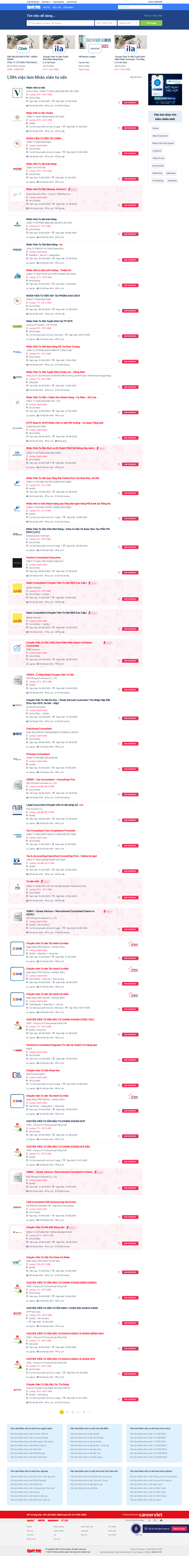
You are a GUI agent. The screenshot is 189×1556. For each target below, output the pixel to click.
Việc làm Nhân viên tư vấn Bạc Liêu (85, 1449)
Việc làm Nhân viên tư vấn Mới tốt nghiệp (28, 1480)
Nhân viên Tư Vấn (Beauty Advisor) (46, 189)
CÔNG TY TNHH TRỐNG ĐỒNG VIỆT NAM (45, 116)
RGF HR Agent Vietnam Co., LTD (41, 678)
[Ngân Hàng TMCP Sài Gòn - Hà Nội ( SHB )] (17, 949)
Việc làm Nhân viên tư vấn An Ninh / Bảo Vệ (29, 1433)
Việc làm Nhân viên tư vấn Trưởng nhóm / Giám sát (32, 1488)
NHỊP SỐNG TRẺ (87, 1527)
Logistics (156, 150)
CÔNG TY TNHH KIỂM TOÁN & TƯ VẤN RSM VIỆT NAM (51, 834)
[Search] (160, 7)
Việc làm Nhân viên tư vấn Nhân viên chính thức (91, 1476)
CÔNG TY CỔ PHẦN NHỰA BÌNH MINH (43, 452)
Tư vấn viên (32, 881)
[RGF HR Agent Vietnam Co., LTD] (17, 680)
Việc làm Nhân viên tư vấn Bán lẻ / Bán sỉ (28, 1445)
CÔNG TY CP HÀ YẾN (36, 167)
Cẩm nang (68, 7)
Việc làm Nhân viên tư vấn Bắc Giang (86, 1457)
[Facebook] (149, 1520)
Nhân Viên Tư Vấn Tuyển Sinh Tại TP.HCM (49, 321)
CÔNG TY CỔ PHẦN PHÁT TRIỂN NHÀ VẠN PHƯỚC (49, 1232)
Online (155, 128)
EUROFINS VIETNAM (36, 426)
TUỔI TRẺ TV (46, 2)
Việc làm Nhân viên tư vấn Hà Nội (84, 1433)
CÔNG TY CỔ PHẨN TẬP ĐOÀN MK (42, 757)
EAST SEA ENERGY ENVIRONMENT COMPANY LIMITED (52, 732)
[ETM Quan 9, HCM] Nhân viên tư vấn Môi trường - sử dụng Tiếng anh (64, 422)
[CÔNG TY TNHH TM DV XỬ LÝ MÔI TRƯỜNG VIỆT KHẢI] (17, 275)
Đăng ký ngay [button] (179, 1529)
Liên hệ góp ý (138, 1552)
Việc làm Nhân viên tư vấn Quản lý (25, 1492)
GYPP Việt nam (33, 1311)
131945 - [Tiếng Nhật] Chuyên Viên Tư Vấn (50, 674)
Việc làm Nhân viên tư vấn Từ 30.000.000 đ (148, 1457)
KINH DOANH (59, 1527)
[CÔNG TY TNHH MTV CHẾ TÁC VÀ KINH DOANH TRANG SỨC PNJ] (17, 886)
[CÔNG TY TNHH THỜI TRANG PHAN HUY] (17, 563)
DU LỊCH (57, 1539)
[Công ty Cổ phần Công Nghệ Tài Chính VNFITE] (17, 1390)
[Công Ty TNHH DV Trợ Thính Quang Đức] (17, 250)
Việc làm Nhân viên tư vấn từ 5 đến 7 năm (148, 1492)
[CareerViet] (150, 1514)
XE (55, 1535)
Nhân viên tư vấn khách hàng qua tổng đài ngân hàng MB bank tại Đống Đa (68, 503)
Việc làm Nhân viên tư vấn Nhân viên (26, 1484)
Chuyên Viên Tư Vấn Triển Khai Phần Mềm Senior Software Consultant (59, 644)
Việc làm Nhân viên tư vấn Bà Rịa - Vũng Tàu (89, 1445)
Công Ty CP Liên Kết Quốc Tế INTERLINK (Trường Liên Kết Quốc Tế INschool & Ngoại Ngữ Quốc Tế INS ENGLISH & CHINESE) (68, 375)
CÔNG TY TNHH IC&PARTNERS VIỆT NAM (45, 859)
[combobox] (60, 23)
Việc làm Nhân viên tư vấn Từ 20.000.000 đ (148, 1453)
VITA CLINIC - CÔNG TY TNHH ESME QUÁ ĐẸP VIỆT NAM (52, 91)
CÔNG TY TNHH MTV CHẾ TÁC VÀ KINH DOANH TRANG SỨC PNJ (56, 886)
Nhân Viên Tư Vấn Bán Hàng (44, 244)
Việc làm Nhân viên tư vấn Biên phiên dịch (28, 1457)
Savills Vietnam (33, 587)
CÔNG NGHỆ (58, 1531)
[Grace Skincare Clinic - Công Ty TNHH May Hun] (17, 194)
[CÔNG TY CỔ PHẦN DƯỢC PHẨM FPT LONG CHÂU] (17, 352)
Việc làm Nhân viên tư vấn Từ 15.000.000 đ (148, 1449)
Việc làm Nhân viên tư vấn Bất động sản (27, 1453)
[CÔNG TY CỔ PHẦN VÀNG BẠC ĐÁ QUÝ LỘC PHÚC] (17, 224)
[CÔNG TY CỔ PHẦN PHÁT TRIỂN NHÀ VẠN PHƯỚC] (17, 1232)
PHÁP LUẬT (31, 1539)
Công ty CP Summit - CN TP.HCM (41, 324)
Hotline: (153, 1552)
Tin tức (46, 7)
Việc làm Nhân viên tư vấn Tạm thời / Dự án (89, 1480)
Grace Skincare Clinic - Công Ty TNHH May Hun (48, 194)
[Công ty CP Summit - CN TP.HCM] (17, 326)
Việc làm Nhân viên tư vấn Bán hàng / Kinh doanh (31, 1441)
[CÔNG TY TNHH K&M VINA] (17, 143)
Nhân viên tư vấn (35, 87)
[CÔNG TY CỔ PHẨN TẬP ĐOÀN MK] (17, 759)
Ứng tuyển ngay (130, 102)
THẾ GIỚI (30, 1535)
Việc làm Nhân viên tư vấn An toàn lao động (29, 1437)
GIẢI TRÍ (84, 1535)
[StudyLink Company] (17, 705)
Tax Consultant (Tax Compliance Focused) (50, 830)
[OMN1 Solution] (17, 648)
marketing (157, 173)
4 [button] (78, 1412)
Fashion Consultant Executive (43, 557)
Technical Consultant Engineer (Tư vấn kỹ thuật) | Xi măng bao (61, 1044)
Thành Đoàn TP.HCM (154, 1549)
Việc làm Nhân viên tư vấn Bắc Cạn (85, 1453)
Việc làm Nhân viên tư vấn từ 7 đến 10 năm (148, 1496)
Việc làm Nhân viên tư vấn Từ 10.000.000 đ (148, 1445)
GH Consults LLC (34, 808)
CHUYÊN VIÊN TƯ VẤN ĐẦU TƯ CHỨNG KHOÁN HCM (55, 1121)
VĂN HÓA (84, 1531)
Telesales (172, 180)
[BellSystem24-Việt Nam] (17, 534)
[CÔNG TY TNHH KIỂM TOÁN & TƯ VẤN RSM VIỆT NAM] (17, 836)
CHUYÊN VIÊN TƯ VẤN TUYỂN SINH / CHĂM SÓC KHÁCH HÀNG (62, 1308)
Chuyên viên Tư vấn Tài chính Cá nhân (47, 943)
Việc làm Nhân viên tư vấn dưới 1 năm (146, 1484)
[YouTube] (161, 1520)
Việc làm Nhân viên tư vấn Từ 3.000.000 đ (148, 1433)
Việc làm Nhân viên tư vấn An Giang (85, 1441)
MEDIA (29, 1527)
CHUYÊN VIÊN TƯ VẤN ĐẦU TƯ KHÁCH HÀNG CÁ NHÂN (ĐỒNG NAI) (64, 1333)
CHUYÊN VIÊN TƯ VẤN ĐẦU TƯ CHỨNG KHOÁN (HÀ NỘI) (58, 1146)
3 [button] (72, 1412)
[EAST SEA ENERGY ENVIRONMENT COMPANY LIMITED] (17, 734)
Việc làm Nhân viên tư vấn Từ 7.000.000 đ (148, 1441)
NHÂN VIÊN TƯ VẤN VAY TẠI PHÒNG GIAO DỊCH (53, 295)
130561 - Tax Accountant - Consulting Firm (50, 779)
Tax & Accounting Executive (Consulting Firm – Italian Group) (61, 855)
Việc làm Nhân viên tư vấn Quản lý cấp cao (28, 1496)
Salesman (171, 173)
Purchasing (157, 180)
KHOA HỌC (112, 1531)
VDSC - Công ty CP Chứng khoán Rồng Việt (46, 1023)
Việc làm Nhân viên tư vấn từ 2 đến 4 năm (148, 1488)
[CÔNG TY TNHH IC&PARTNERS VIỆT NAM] (17, 861)
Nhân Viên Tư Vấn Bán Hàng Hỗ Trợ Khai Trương (53, 346)
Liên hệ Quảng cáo (107, 1552)
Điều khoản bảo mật (123, 1552)
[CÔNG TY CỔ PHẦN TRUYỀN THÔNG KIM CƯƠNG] (17, 483)
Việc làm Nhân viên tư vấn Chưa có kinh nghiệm (151, 1480)
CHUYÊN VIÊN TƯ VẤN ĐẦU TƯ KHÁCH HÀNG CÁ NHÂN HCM (60, 1358)
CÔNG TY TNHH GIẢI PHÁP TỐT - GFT (43, 401)
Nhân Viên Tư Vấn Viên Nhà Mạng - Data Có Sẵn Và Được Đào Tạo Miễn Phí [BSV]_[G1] (68, 530)
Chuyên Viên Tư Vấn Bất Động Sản (45, 1227)
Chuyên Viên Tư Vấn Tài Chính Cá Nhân (48, 1257)
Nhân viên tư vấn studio (39, 112)
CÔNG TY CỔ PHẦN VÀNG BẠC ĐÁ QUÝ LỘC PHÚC (49, 222)
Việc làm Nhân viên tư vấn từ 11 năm (145, 1499)
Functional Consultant (39, 728)
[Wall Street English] (17, 1076)
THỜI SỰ (30, 1531)
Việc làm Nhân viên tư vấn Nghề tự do (86, 1484)
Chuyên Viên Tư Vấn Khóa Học (43, 1070)
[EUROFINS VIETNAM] (17, 428)
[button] (119, 103)
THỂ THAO (112, 1527)
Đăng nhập (157, 15)
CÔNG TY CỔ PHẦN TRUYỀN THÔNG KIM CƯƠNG (48, 481)
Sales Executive (160, 135)
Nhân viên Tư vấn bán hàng (41, 163)
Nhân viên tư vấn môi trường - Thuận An (48, 270)
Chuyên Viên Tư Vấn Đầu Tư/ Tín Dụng (47, 1384)
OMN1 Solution (33, 649)
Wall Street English (35, 1074)
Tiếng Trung (158, 158)
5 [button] (83, 1412)
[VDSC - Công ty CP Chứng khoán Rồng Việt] (17, 1025)
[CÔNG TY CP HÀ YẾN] (17, 169)
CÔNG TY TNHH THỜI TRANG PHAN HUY (45, 561)
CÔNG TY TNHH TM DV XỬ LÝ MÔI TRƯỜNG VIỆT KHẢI (51, 273)
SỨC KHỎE (112, 1535)
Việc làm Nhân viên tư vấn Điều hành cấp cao (30, 1499)
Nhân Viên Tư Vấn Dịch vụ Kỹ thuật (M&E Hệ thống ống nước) (60, 448)
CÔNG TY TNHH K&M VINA (38, 142)
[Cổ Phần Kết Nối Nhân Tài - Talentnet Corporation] (17, 1207)
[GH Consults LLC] (17, 810)
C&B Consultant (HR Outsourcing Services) (51, 1201)
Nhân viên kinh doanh (163, 143)
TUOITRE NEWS (58, 2)
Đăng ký (147, 15)
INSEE (29, 1048)
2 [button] (67, 1412)
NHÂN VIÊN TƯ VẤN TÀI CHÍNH (43, 138)
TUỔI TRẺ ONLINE (33, 2)
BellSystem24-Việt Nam (37, 535)
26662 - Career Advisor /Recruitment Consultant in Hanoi (59, 1171)
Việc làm (56, 7)
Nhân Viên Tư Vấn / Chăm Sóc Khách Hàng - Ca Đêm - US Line (61, 397)
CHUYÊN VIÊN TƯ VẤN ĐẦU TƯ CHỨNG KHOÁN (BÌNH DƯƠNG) (61, 1282)
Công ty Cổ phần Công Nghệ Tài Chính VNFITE (48, 1388)
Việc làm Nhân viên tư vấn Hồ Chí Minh (87, 1437)
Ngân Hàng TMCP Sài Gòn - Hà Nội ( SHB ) (45, 946)
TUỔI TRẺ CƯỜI (71, 2)
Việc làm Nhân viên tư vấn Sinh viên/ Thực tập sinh (32, 1476)
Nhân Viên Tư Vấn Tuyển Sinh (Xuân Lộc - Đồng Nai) (55, 371)
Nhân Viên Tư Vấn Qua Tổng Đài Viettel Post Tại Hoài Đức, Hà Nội (62, 478)
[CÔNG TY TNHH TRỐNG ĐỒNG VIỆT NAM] (17, 118)
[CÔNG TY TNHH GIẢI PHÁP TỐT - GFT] (17, 402)
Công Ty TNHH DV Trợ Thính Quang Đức (45, 248)
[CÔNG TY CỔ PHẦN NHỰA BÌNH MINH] (17, 453)
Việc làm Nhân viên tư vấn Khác (84, 1488)
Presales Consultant (38, 754)
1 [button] (61, 1412)
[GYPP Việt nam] (17, 1313)
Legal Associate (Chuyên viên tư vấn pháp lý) (54, 804)
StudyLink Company (36, 706)
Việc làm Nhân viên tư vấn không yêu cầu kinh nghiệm (153, 1476)
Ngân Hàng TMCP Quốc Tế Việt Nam (43, 1260)
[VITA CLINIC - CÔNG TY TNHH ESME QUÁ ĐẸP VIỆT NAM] (17, 93)
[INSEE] (17, 1050)
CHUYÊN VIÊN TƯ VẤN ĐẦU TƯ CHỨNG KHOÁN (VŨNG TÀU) (60, 1019)
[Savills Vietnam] (17, 588)
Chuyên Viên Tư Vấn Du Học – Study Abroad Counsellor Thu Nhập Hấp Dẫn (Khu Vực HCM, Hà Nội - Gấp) (68, 701)
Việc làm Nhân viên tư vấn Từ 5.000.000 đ (148, 1437)
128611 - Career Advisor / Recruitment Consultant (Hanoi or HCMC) (60, 913)
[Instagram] (155, 1520)
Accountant (158, 165)
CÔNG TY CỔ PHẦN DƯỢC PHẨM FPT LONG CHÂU (49, 350)
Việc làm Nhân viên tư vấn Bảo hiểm (26, 1449)
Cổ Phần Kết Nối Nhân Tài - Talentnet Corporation (50, 1205)
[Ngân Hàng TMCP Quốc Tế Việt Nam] (17, 1262)
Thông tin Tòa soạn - (138, 1549)
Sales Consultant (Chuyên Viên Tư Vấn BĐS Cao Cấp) (56, 582)
